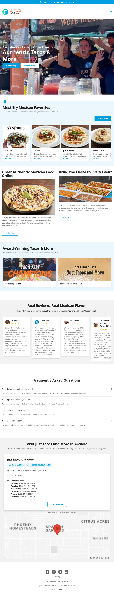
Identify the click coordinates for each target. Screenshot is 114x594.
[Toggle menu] (111, 11)
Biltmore (36, 425)
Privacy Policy (63, 581)
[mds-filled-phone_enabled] (66, 572)
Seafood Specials (48, 404)
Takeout (46, 414)
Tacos (58, 404)
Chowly (60, 589)
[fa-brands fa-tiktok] (60, 572)
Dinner (19, 414)
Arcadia (29, 425)
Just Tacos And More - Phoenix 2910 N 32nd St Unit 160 (29, 465)
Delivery (29, 414)
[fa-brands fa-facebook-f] (47, 572)
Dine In (36, 414)
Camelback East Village (48, 425)
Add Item (7, 158)
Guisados (38, 404)
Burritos (31, 404)
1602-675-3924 (16, 476)
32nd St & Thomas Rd (17, 425)
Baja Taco (37, 393)
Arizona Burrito (27, 393)
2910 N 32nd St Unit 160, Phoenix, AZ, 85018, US (29, 471)
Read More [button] (51, 354)
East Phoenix (62, 425)
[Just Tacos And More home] (12, 11)
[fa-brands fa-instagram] (54, 572)
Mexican (12, 404)
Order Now (103, 118)
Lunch (11, 414)
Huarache (45, 393)
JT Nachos (54, 393)
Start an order (57, 504)
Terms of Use (51, 581)
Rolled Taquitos (64, 393)
